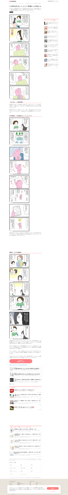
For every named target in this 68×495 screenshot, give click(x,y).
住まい (37, 484)
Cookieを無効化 (52, 491)
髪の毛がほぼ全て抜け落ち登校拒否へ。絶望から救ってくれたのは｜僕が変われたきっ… (27, 453)
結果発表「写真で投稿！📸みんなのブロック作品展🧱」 (24, 407)
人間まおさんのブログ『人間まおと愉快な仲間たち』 (18, 364)
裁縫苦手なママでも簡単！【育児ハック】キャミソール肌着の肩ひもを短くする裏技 (53, 55)
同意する (52, 488)
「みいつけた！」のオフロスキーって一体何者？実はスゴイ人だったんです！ (53, 23)
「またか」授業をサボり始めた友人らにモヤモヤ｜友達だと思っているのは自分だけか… (27, 441)
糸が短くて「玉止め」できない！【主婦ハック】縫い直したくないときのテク (53, 32)
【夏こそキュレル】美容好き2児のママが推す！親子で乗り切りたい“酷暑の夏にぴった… (27, 395)
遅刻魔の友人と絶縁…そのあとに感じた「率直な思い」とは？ (25, 429)
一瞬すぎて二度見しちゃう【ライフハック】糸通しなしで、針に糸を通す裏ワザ (53, 65)
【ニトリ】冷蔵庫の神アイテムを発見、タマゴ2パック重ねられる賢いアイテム (53, 60)
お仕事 (37, 483)
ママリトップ (11, 482)
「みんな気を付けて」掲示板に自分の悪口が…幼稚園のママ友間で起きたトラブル (27, 380)
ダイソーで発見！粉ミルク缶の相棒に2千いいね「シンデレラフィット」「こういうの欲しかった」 (53, 45)
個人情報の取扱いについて (20, 483)
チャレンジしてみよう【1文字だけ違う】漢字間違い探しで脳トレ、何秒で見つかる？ (53, 50)
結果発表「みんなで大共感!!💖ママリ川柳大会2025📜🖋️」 (25, 389)
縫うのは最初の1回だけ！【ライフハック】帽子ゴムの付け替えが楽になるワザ (53, 40)
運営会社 (18, 482)
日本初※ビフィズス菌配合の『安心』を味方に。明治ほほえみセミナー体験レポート (27, 401)
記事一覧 (10, 484)
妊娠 (30, 483)
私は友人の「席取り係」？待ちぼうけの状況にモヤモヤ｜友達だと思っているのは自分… (27, 447)
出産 (30, 484)
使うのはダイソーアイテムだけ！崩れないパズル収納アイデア (53, 36)
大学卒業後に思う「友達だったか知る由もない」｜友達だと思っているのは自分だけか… (27, 435)
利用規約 (18, 484)
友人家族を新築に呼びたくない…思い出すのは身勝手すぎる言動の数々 (27, 368)
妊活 (30, 482)
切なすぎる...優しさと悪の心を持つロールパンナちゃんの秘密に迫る (53, 28)
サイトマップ (11, 483)
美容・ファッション (38, 482)
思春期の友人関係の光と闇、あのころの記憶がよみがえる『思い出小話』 (27, 374)
